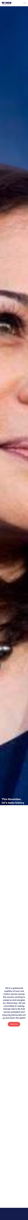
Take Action (14, 1024)
